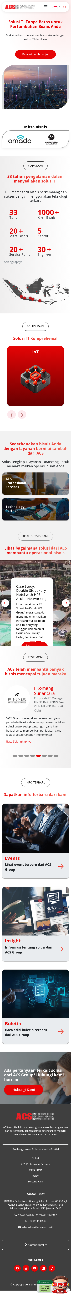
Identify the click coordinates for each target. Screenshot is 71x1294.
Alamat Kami (35, 1245)
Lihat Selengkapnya (32, 622)
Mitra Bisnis (35, 1170)
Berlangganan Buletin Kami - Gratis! (35, 1149)
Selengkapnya (13, 262)
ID (52, 7)
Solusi (35, 1158)
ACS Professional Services (35, 1164)
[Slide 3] (26, 756)
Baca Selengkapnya (18, 741)
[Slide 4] (32, 756)
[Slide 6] (44, 756)
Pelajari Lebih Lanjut (35, 54)
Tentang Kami (35, 1181)
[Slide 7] (50, 756)
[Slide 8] (56, 756)
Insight (35, 1176)
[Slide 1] (15, 756)
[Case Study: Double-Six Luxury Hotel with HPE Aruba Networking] (38, 641)
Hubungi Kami (23, 1089)
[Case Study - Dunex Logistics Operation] (32, 641)
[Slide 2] (20, 756)
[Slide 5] (38, 756)
